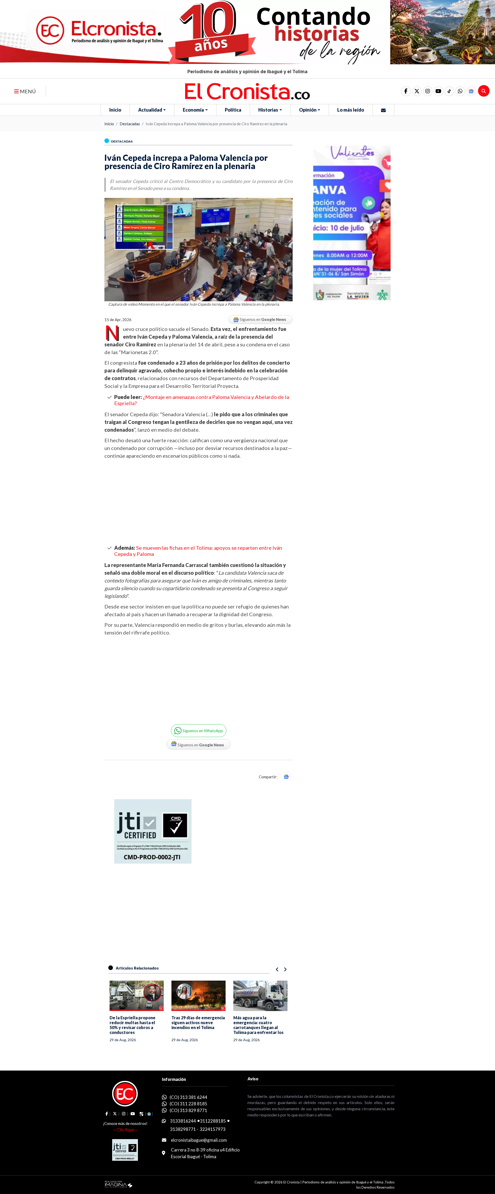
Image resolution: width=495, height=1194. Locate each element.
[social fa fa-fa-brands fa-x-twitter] (417, 91)
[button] (460, 91)
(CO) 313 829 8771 (188, 1110)
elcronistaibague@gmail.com (199, 1140)
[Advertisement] (198, 502)
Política (233, 110)
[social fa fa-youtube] (438, 91)
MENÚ (27, 91)
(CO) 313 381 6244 (188, 1097)
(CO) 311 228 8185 (188, 1103)
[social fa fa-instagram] (428, 91)
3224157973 (213, 1129)
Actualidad (150, 110)
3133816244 (183, 1121)
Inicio (115, 110)
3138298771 (183, 1129)
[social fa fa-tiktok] (449, 91)
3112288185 (213, 1121)
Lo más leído (350, 110)
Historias (268, 110)
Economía (193, 110)
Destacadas (130, 123)
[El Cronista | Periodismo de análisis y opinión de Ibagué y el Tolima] (247, 90)
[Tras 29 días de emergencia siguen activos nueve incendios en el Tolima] (198, 996)
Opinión (308, 110)
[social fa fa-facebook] (406, 91)
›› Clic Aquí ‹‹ (125, 1129)
